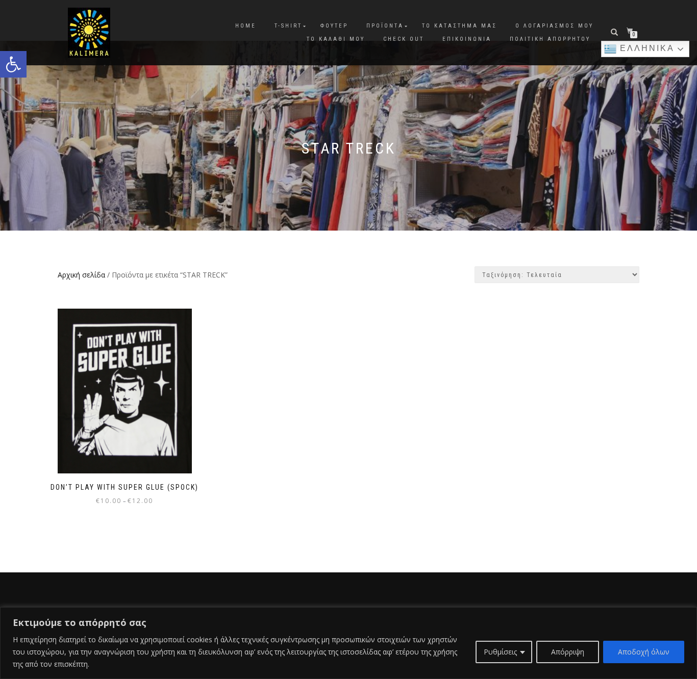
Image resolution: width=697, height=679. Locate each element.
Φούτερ (334, 25)
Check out (403, 39)
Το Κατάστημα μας (459, 25)
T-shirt (288, 25)
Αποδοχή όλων (643, 652)
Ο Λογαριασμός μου (554, 25)
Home (245, 25)
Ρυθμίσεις (500, 652)
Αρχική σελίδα (81, 275)
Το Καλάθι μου (336, 39)
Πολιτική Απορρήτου (550, 39)
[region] (348, 643)
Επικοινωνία (466, 39)
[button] (13, 64)
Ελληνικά (645, 48)
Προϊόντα (385, 25)
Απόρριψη (567, 652)
